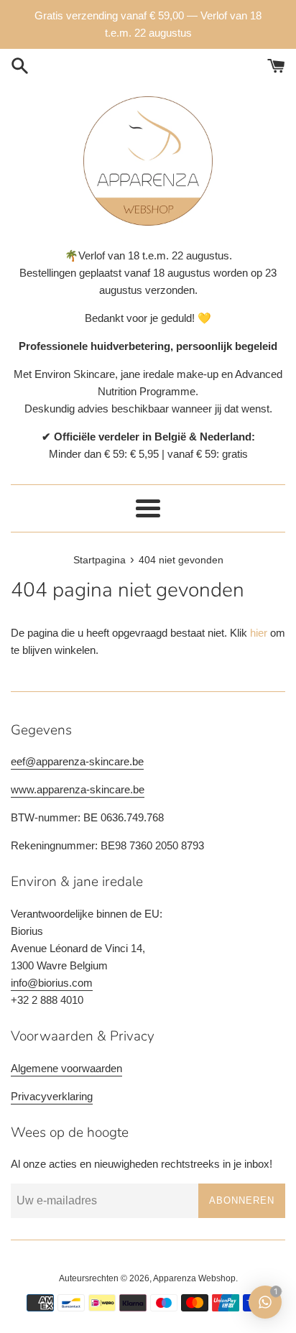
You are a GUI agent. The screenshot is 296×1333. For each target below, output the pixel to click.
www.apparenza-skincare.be (77, 789)
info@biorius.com (52, 983)
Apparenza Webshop (194, 1278)
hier (258, 633)
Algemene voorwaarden (66, 1068)
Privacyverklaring (52, 1096)
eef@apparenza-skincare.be (77, 761)
